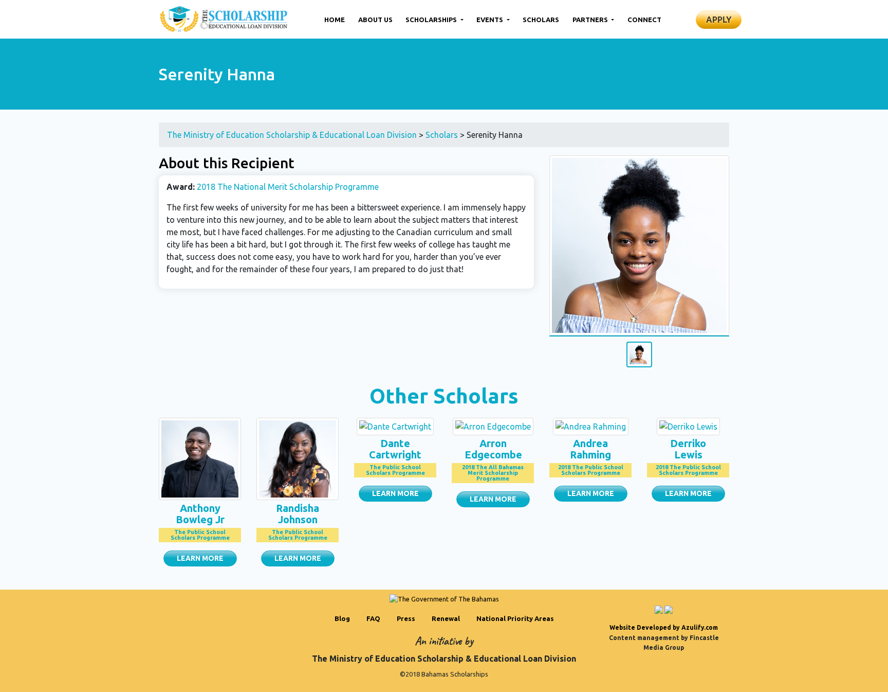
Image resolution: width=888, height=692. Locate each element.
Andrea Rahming (590, 448)
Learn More (200, 558)
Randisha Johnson (297, 513)
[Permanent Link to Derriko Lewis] (688, 425)
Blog (342, 618)
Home (334, 19)
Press (406, 618)
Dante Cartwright (395, 448)
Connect (644, 19)
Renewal (446, 618)
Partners (590, 19)
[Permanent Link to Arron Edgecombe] (493, 425)
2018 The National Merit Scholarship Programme (288, 186)
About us (375, 19)
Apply (718, 19)
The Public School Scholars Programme (200, 535)
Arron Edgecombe (493, 448)
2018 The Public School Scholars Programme (590, 470)
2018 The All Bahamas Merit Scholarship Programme (493, 473)
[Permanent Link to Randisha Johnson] (297, 458)
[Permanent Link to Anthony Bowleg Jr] (200, 458)
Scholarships (431, 19)
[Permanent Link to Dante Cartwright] (395, 425)
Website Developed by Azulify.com (663, 627)
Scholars (541, 19)
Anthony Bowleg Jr (200, 513)
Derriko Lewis (688, 448)
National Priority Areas (515, 618)
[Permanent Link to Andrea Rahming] (590, 425)
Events (490, 19)
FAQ (373, 618)
